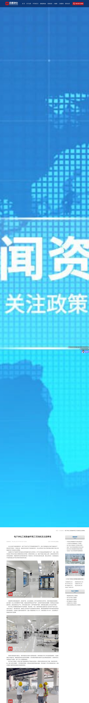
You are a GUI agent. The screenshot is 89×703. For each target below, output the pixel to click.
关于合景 (28, 3)
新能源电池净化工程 (79, 581)
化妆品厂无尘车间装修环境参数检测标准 (75, 550)
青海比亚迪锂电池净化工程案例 (73, 604)
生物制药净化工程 (78, 583)
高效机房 (49, 3)
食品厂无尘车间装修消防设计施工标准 (75, 547)
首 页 (23, 3)
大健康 (55, 3)
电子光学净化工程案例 (72, 597)
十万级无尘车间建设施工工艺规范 (74, 543)
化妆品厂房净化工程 (69, 587)
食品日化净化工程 (78, 585)
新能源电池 (43, 3)
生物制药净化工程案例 (72, 603)
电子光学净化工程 (68, 583)
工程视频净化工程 (68, 581)
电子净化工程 (11, 661)
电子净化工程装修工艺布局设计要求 (74, 545)
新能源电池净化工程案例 (72, 595)
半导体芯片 (36, 3)
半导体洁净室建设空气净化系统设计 (74, 541)
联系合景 (67, 3)
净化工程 (12, 606)
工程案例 (61, 3)
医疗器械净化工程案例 (72, 601)
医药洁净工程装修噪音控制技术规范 (74, 549)
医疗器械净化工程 (68, 585)
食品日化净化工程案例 (72, 599)
